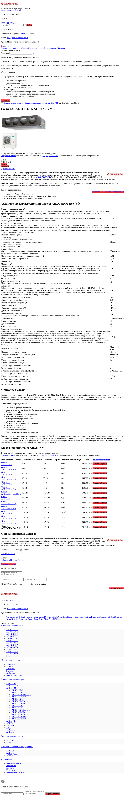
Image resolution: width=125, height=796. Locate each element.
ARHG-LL (10, 723)
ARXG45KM (6, 512)
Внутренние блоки (14, 675)
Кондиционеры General (13, 103)
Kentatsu (87, 617)
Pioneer (31, 619)
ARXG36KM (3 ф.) (9, 502)
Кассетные (10, 768)
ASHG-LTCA (12, 638)
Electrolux (20, 617)
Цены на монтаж (8, 169)
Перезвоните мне (52, 794)
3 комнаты (10, 666)
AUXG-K (10, 740)
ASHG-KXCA (12, 654)
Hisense (70, 617)
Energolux (28, 617)
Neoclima (15, 619)
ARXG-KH (11, 721)
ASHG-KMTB (12, 634)
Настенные (11, 766)
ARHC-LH (10, 732)
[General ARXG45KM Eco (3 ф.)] (24, 130)
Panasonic (23, 619)
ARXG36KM (6, 498)
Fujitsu (35, 617)
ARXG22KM (6, 463)
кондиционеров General (11, 10)
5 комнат (10, 671)
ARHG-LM (11, 684)
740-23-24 (8, 18)
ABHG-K (10, 751)
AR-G (8, 728)
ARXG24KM (6, 473)
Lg (98, 617)
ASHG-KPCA (12, 641)
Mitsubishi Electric (106, 617)
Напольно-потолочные (15, 772)
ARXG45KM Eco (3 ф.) (21, 710)
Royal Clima (43, 619)
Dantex (12, 617)
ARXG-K (10, 725)
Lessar (93, 617)
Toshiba (58, 619)
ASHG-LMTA (12, 647)
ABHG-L (10, 753)
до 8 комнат (11, 673)
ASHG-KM (11, 643)
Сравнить (5, 166)
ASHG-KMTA (12, 645)
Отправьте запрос (8, 156)
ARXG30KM (6, 483)
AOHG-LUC (11, 649)
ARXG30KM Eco (8, 488)
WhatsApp (5, 22)
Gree (60, 617)
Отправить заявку (8, 564)
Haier (64, 617)
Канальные (11, 770)
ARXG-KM (53, 103)
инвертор (9, 72)
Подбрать (5, 100)
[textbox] (12, 25)
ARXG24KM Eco (8, 478)
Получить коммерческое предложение (108, 192)
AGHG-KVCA (12, 755)
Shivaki (52, 619)
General (22, 33)
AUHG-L (10, 742)
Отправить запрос (116, 588)
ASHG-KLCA (12, 632)
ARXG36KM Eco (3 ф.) (11, 493)
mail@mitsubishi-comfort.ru (17, 38)
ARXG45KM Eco (8, 522)
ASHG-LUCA (12, 652)
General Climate (51, 617)
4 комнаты (10, 669)
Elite (8, 656)
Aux (7, 617)
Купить (4, 164)
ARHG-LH (10, 730)
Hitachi (76, 617)
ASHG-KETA (12, 630)
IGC (81, 617)
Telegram (13, 22)
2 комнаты (10, 664)
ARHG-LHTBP (12, 686)
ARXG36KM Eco (8, 507)
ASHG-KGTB (12, 636)
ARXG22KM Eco (8, 468)
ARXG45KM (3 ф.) (9, 517)
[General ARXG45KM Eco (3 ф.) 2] (9, 149)
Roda (36, 619)
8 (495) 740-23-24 (50, 156)
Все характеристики (101, 460)
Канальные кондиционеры (36, 103)
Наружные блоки (13, 763)
